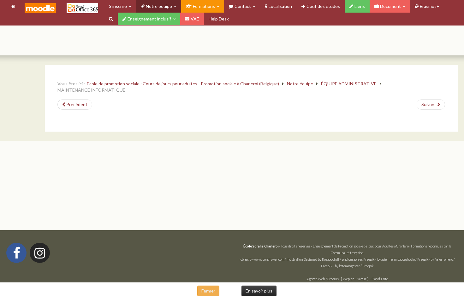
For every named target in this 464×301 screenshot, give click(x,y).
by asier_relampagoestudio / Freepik (403, 259)
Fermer (208, 290)
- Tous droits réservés (277, 246)
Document (390, 6)
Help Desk (219, 18)
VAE (195, 18)
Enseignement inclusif (149, 18)
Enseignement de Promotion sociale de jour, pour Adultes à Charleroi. (361, 246)
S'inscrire (118, 6)
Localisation (280, 6)
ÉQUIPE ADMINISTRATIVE (349, 83)
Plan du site (380, 279)
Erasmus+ (429, 6)
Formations (204, 6)
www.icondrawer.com (268, 259)
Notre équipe (159, 6)
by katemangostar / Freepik (354, 266)
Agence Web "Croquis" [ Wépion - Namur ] (337, 279)
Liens (359, 6)
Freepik (369, 259)
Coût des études (323, 6)
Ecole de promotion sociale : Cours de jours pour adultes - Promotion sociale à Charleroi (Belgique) (183, 83)
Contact (243, 6)
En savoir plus (259, 290)
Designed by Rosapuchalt (321, 259)
